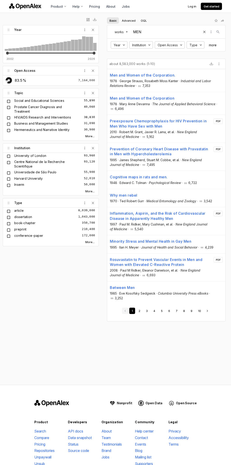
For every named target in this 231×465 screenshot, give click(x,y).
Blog (138, 450)
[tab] (113, 20)
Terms (174, 444)
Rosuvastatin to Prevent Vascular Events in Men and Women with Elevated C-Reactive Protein (156, 262)
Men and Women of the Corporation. (143, 75)
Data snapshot (80, 437)
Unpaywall (42, 457)
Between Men (122, 287)
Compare (41, 437)
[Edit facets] (88, 19)
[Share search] (222, 20)
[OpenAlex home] (25, 6)
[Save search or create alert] (216, 20)
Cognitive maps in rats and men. (139, 177)
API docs (75, 431)
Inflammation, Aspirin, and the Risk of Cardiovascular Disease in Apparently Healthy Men (158, 216)
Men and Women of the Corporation (142, 98)
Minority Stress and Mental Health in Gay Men (150, 241)
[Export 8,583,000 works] (211, 64)
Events (140, 444)
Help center (144, 431)
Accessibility (179, 437)
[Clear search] (204, 32)
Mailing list (143, 457)
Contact (141, 437)
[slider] (7, 53)
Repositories (44, 450)
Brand (106, 450)
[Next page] (207, 311)
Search (40, 431)
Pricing (94, 6)
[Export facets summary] (95, 19)
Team (106, 437)
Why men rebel (123, 195)
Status (73, 444)
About (111, 6)
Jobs (126, 6)
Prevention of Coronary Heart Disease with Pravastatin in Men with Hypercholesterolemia (159, 151)
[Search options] (211, 32)
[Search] (218, 32)
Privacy (175, 431)
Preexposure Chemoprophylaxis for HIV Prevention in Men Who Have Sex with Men (158, 123)
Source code (78, 450)
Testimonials (112, 444)
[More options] (219, 63)
